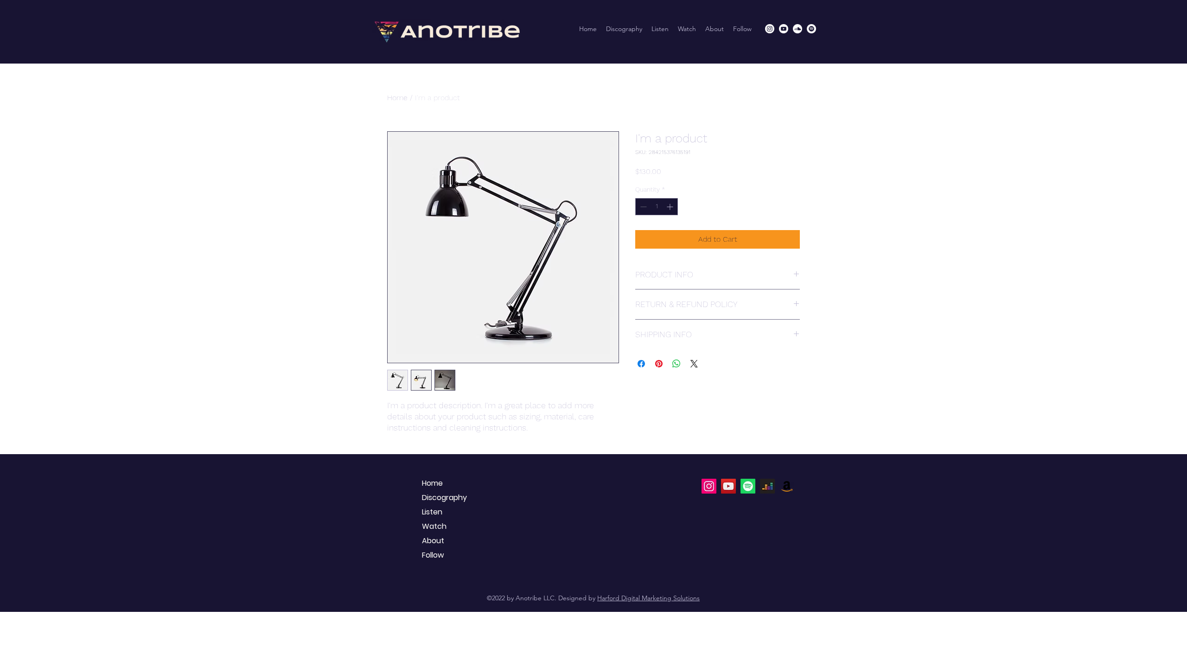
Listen (432, 512)
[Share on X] (694, 363)
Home (397, 97)
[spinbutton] (656, 207)
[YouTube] (728, 486)
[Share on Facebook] (641, 363)
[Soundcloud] (797, 28)
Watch (434, 526)
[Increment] (670, 207)
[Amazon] (786, 486)
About (433, 540)
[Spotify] (811, 28)
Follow (433, 555)
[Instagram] (769, 28)
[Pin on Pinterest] (658, 363)
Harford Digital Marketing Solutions (648, 598)
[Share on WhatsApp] (676, 363)
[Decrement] (642, 207)
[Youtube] (783, 28)
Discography (444, 497)
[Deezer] (767, 486)
